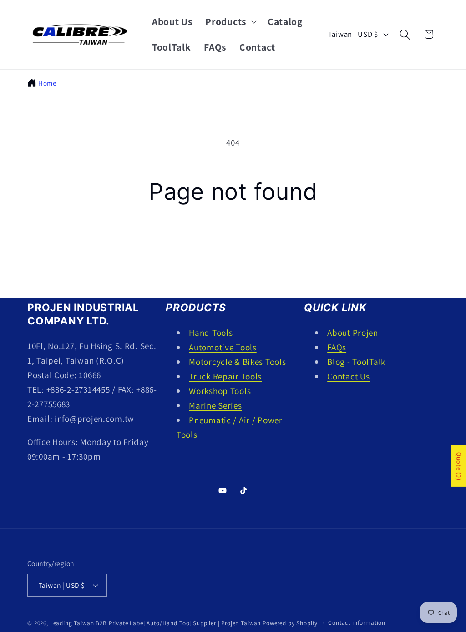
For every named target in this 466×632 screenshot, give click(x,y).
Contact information (356, 623)
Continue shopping (233, 246)
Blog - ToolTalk (356, 362)
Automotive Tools (223, 347)
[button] (230, 22)
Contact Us (348, 376)
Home (47, 83)
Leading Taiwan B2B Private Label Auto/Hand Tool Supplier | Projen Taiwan (155, 623)
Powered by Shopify (290, 623)
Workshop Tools (220, 391)
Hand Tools (211, 333)
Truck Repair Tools (225, 376)
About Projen (352, 333)
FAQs (336, 347)
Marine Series (215, 405)
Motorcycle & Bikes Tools (237, 362)
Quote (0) (459, 466)
